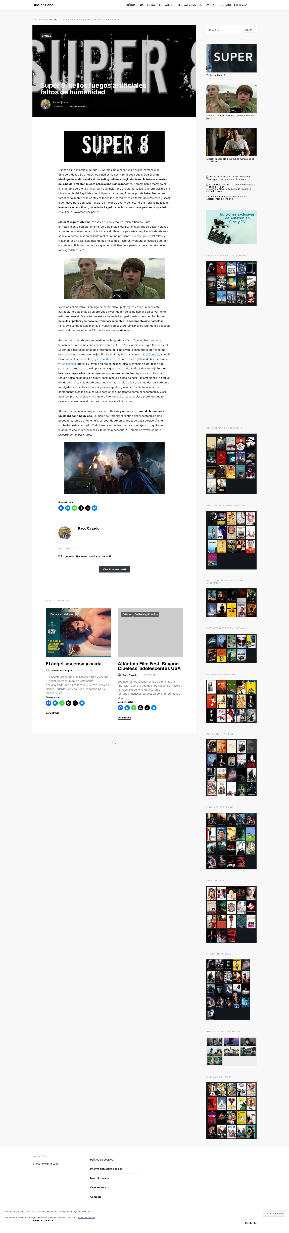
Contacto (96, 1196)
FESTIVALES (165, 5)
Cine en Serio (42, 5)
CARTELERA (147, 5)
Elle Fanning (68, 363)
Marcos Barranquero (62, 670)
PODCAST (225, 5)
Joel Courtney (151, 354)
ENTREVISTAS (207, 5)
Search (248, 29)
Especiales (240, 5)
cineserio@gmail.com (45, 1163)
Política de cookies (101, 1159)
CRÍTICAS (131, 5)
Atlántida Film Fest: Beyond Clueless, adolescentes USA (149, 666)
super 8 (106, 556)
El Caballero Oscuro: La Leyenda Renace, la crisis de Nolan (228, 190)
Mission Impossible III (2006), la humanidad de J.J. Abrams (230, 160)
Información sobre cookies (106, 1168)
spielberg (94, 556)
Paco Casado (60, 102)
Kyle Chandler (102, 359)
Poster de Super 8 (215, 75)
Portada (53, 19)
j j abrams (81, 556)
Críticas (46, 35)
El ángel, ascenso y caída (73, 664)
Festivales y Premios (146, 614)
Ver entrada (52, 712)
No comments (78, 106)
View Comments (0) (114, 569)
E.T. (60, 556)
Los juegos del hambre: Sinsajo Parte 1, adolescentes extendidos (226, 197)
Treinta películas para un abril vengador (226, 179)
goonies (69, 556)
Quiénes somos (99, 1187)
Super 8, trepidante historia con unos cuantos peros (230, 117)
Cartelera (56, 614)
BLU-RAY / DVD (186, 5)
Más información (100, 1178)
